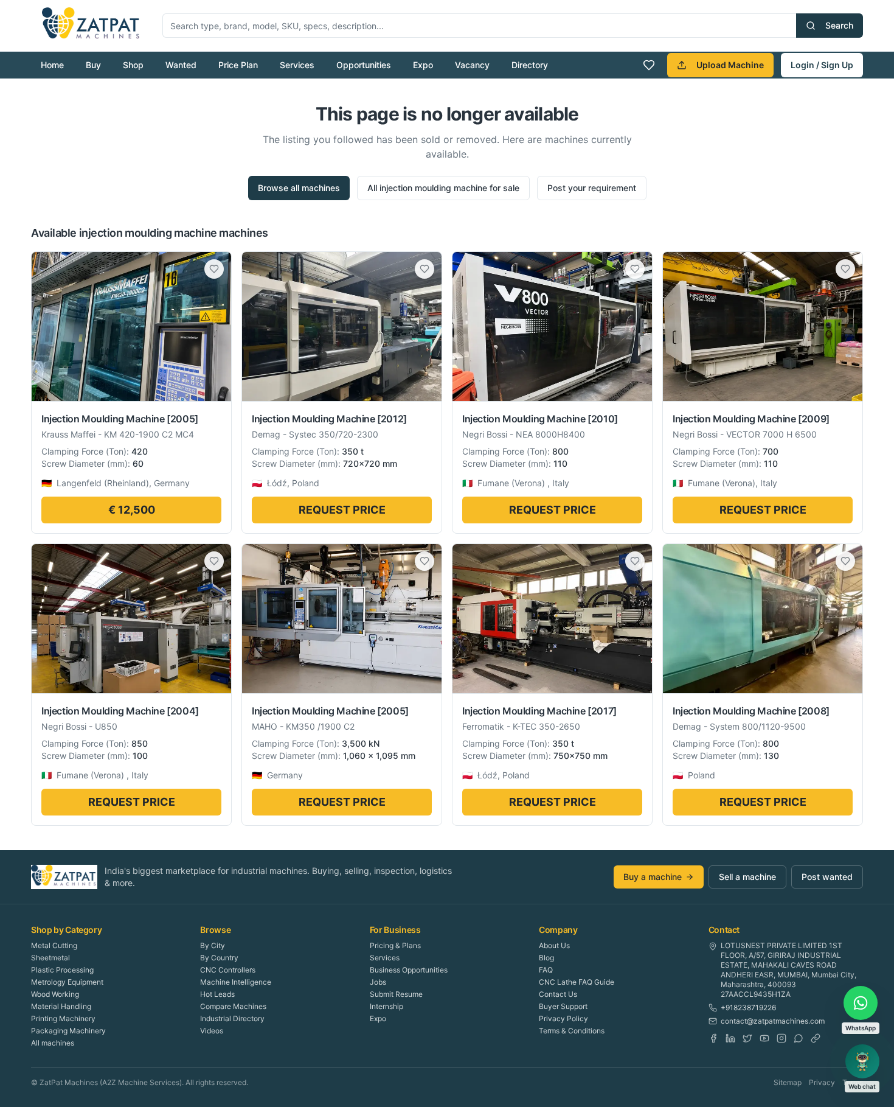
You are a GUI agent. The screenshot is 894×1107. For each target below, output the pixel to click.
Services (297, 65)
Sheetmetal (50, 957)
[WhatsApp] (798, 1038)
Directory (529, 65)
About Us (554, 945)
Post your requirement (591, 188)
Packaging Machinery (68, 1030)
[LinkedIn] (730, 1038)
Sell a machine (747, 876)
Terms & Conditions (572, 1030)
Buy (93, 65)
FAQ (546, 969)
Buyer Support (563, 1006)
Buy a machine (652, 876)
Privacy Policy (563, 1018)
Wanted (180, 65)
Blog (546, 957)
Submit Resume (396, 994)
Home (52, 65)
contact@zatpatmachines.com (773, 1020)
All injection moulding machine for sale (443, 188)
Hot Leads (217, 994)
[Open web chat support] (862, 1061)
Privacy (822, 1082)
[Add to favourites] (214, 269)
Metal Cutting (54, 945)
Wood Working (55, 994)
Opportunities (363, 65)
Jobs (378, 982)
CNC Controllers (227, 969)
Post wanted (827, 876)
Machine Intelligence (235, 982)
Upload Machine (730, 65)
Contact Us (558, 994)
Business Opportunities (409, 969)
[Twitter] (747, 1038)
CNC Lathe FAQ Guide (576, 982)
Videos (211, 1030)
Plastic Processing (62, 969)
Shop (133, 65)
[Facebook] (713, 1038)
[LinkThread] (815, 1038)
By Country (219, 957)
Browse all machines (299, 188)
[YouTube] (764, 1038)
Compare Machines (233, 1006)
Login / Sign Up (822, 65)
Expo (423, 65)
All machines (52, 1042)
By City (212, 945)
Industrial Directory (232, 1018)
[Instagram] (781, 1038)
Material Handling (61, 1006)
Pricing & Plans (395, 945)
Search (839, 25)
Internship (386, 1006)
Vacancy (472, 65)
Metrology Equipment (67, 982)
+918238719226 (748, 1007)
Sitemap (788, 1082)
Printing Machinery (63, 1018)
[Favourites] (649, 65)
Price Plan (238, 65)
